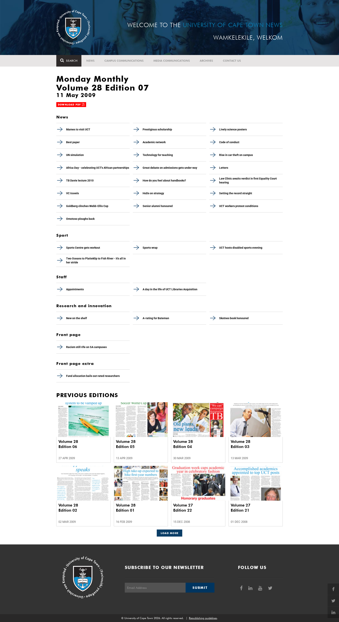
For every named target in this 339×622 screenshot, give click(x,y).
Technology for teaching (158, 155)
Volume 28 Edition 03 (240, 444)
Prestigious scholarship (157, 129)
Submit (199, 588)
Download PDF (70, 104)
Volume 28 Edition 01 (126, 508)
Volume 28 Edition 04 (183, 444)
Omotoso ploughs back (80, 218)
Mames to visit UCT (78, 129)
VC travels (72, 193)
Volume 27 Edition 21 (240, 508)
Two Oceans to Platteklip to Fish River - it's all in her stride (96, 260)
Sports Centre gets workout (83, 247)
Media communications (171, 60)
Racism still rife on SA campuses (86, 347)
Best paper (73, 142)
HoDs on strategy (153, 193)
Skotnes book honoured (234, 318)
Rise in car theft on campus (236, 155)
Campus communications (124, 60)
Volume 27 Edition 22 (183, 508)
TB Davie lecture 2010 (80, 180)
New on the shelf (76, 318)
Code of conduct (229, 142)
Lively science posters (233, 129)
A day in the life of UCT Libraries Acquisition (170, 289)
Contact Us (232, 60)
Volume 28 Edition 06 (68, 444)
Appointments (75, 289)
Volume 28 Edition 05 (126, 444)
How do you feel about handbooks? (164, 180)
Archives (206, 60)
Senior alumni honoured (158, 206)
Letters (223, 167)
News (90, 60)
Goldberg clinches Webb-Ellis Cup (87, 206)
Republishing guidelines (203, 618)
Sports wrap (150, 247)
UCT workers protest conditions (238, 206)
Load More (170, 533)
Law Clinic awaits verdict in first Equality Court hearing (248, 180)
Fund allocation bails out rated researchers (93, 375)
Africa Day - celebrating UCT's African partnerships (97, 167)
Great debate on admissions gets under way (170, 167)
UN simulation (75, 155)
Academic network (154, 142)
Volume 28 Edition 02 (68, 508)
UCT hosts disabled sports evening (240, 247)
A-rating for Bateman (156, 318)
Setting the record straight (235, 193)
